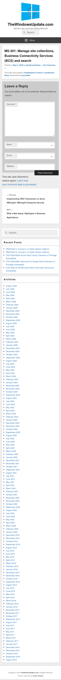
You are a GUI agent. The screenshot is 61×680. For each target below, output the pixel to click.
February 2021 (12, 491)
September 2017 (13, 619)
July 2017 (10, 625)
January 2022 (11, 457)
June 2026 (10, 292)
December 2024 (12, 348)
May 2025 (10, 332)
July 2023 (10, 401)
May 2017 (10, 631)
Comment (11, 104)
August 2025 (11, 323)
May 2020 (10, 519)
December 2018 (12, 572)
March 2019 (11, 563)
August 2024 (11, 360)
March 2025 (11, 338)
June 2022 (10, 441)
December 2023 (12, 385)
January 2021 (11, 494)
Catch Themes (38, 676)
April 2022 (10, 447)
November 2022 (12, 426)
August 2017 (11, 622)
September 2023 (13, 394)
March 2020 (11, 525)
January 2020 (11, 531)
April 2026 (10, 298)
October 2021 (11, 466)
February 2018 (12, 603)
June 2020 (10, 516)
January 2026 (11, 307)
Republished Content (33, 72)
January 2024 (11, 382)
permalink (26, 75)
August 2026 (11, 285)
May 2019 (10, 556)
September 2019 (13, 544)
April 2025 (10, 335)
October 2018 (11, 578)
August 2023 (11, 398)
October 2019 (11, 541)
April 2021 (10, 485)
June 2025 (10, 329)
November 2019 (12, 538)
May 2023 (10, 407)
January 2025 (11, 345)
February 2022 (12, 454)
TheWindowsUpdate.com (30, 24)
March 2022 (11, 451)
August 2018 (11, 584)
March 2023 (11, 413)
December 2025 (12, 310)
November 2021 (12, 463)
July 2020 (10, 513)
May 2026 (10, 295)
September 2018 (13, 581)
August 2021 (11, 472)
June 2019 (10, 553)
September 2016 (13, 656)
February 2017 (12, 640)
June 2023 (10, 404)
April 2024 (10, 373)
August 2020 (11, 510)
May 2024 (10, 370)
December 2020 (12, 497)
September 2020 (13, 507)
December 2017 (12, 609)
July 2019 (10, 550)
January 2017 (11, 644)
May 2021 (10, 482)
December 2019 (12, 535)
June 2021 (10, 479)
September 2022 (13, 432)
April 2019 (10, 560)
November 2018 (12, 575)
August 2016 (11, 659)
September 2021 (13, 469)
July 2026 (10, 288)
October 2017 (11, 616)
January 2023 (11, 419)
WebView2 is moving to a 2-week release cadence (27, 248)
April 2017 (10, 634)
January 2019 (11, 569)
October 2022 (11, 429)
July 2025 (10, 326)
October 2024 (11, 354)
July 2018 (10, 588)
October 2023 (11, 391)
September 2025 (13, 320)
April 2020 (10, 522)
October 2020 (11, 504)
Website (10, 166)
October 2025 (11, 317)
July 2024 (10, 363)
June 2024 (10, 366)
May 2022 (10, 444)
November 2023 (12, 388)
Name (9, 144)
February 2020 (12, 528)
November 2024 (12, 351)
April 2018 (10, 597)
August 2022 (11, 435)
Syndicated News (33, 65)
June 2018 (10, 591)
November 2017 (12, 613)
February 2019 (12, 566)
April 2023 (10, 410)
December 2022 (12, 422)
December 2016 (12, 647)
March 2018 (11, 600)
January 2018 (11, 606)
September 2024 (13, 357)
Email (9, 155)
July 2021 (10, 475)
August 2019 (11, 547)
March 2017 (11, 637)
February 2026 (12, 304)
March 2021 (11, 488)
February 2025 (12, 341)
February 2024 (12, 379)
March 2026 (11, 301)
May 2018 (10, 594)
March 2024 (11, 376)
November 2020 (12, 500)
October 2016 (11, 653)
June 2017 (10, 628)
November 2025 (12, 313)
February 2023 (12, 416)
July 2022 (10, 438)
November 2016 (12, 650)
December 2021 (12, 460)
